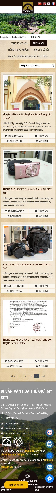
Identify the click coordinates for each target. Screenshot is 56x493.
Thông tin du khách (18, 49)
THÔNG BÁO (39, 43)
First (13, 376)
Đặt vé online (16, 485)
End (43, 376)
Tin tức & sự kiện (19, 36)
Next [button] (53, 23)
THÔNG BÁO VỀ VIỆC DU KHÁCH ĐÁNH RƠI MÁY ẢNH (27, 191)
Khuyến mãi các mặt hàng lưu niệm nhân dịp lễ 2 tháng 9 (27, 116)
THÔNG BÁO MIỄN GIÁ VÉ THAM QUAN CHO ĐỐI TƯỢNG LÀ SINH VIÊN (27, 341)
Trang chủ (4, 36)
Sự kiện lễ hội (41, 49)
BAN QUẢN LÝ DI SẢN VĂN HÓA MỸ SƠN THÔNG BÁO (27, 266)
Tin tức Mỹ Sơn (19, 43)
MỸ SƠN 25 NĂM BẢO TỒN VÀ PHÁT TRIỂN (28, 56)
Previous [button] (2, 23)
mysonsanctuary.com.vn (17, 433)
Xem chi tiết (43, 140)
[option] (28, 23)
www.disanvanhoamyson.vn (18, 428)
